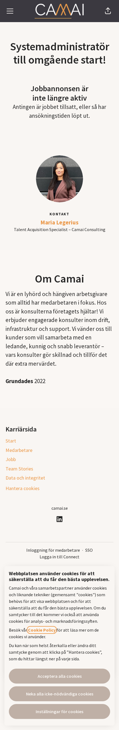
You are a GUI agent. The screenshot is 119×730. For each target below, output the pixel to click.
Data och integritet (25, 478)
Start (11, 441)
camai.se (59, 508)
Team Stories (19, 468)
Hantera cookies (23, 488)
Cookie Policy (42, 630)
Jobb (11, 459)
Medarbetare (19, 450)
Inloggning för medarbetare (53, 550)
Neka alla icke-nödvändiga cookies (59, 694)
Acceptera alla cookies (60, 676)
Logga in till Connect (59, 556)
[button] (108, 11)
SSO (89, 550)
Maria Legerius (59, 222)
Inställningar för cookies (59, 711)
